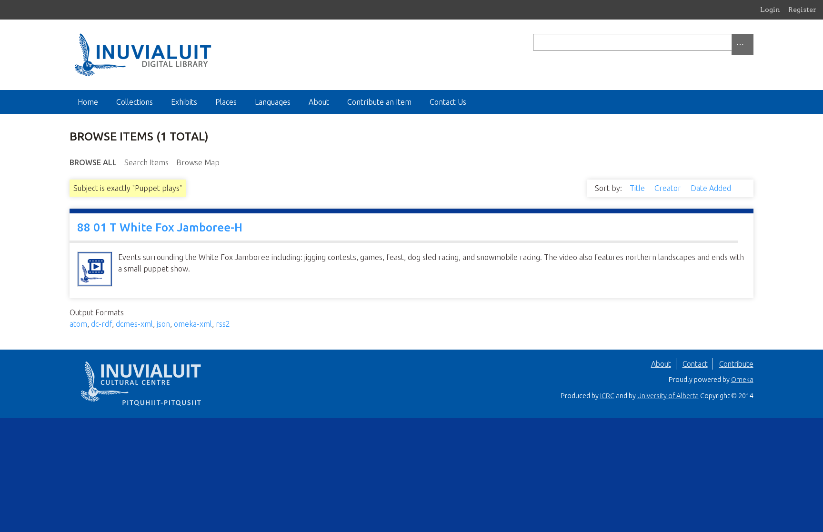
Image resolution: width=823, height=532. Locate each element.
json (163, 324)
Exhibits (184, 102)
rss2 (223, 324)
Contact (695, 364)
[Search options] (742, 44)
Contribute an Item (379, 102)
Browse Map (198, 162)
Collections (134, 102)
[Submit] (751, 42)
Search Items (146, 162)
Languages (273, 102)
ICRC (607, 396)
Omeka (742, 379)
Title (638, 188)
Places (226, 102)
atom (78, 324)
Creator (668, 188)
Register (802, 9)
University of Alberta (668, 396)
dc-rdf (101, 324)
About (319, 102)
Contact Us (448, 102)
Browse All (93, 162)
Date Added (712, 188)
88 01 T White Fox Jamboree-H (159, 227)
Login (770, 9)
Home (88, 102)
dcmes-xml (134, 324)
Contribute (736, 364)
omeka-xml (193, 324)
